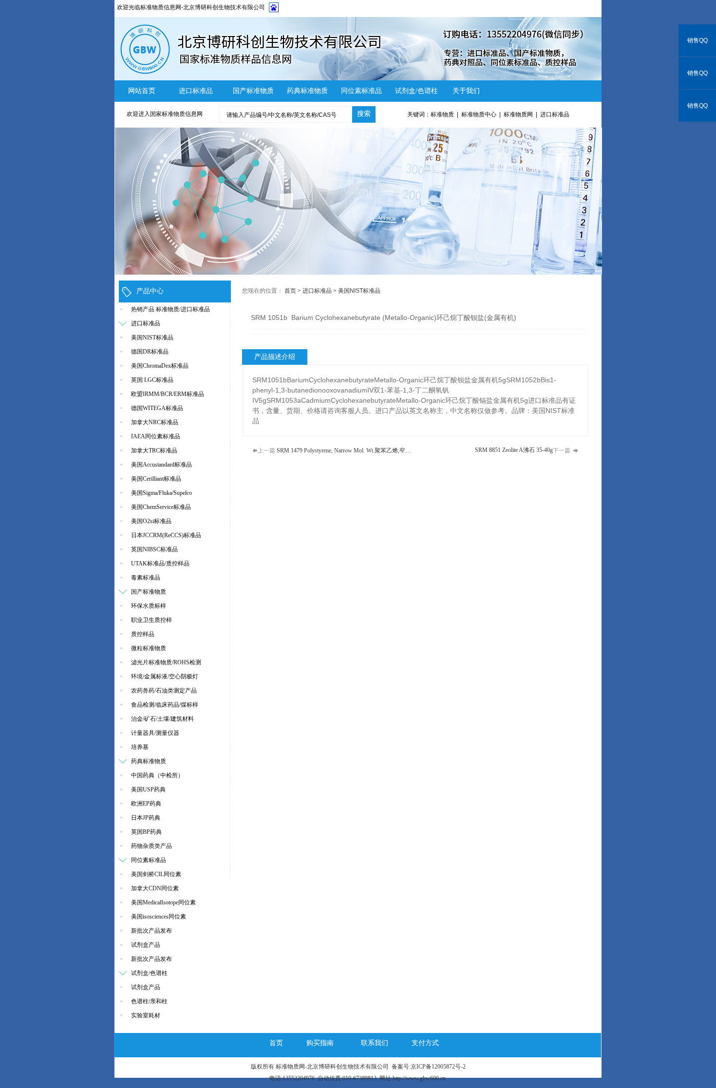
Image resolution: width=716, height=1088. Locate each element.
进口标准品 (317, 290)
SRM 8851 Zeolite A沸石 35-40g (514, 450)
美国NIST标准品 (359, 290)
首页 (290, 290)
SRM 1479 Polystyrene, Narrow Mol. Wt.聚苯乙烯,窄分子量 (350, 450)
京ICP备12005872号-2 (438, 1066)
